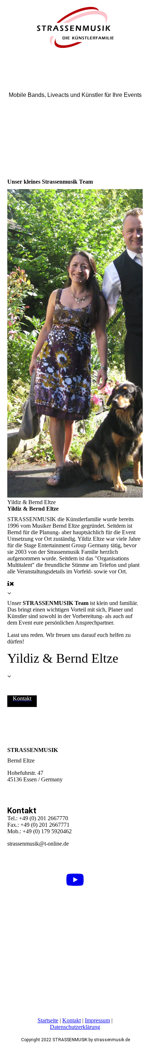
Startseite (48, 1020)
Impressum (97, 1020)
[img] (75, 27)
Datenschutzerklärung (75, 1027)
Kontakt (71, 1020)
